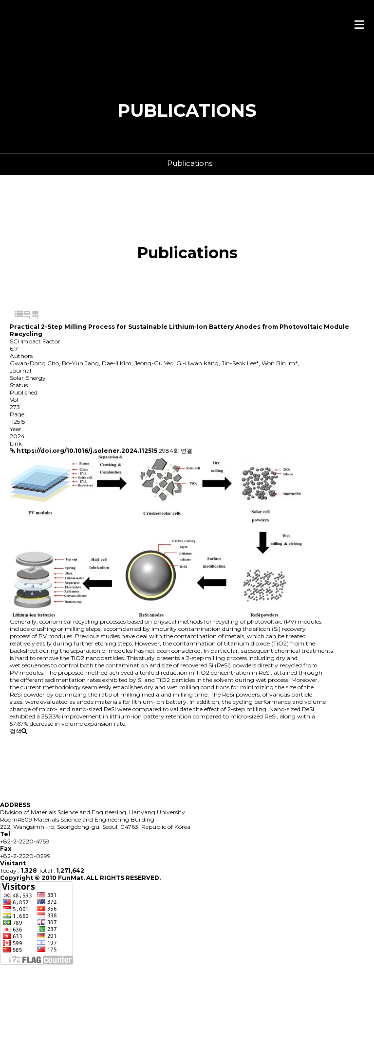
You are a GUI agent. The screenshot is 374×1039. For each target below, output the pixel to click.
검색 (15, 730)
